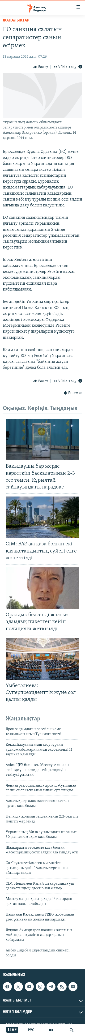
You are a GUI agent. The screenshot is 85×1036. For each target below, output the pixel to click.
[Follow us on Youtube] (29, 986)
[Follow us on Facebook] (7, 986)
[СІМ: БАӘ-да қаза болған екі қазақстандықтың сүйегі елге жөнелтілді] (42, 517)
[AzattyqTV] (51, 1030)
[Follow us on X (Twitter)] (18, 986)
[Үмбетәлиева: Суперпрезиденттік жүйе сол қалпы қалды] (42, 659)
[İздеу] (71, 1030)
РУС (31, 1030)
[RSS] (61, 986)
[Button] (40, 67)
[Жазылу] (72, 986)
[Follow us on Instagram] (40, 986)
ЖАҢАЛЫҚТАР (16, 20)
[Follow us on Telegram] (51, 986)
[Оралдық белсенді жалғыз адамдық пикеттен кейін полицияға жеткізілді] (42, 588)
